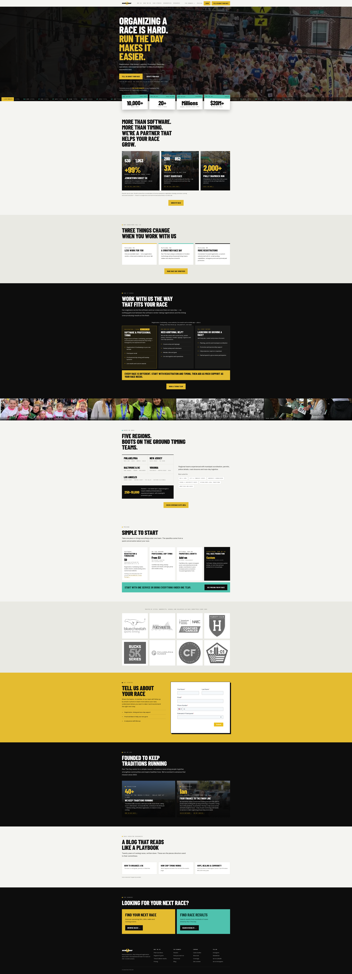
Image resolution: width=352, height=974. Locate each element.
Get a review (196, 961)
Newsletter (216, 955)
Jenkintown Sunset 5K (136, 178)
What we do (147, 3)
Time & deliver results (160, 958)
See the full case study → (133, 186)
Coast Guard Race (173, 176)
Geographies (167, 3)
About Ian (196, 955)
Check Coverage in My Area (176, 505)
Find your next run (178, 955)
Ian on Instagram (218, 961)
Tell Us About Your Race (220, 3)
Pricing (199, 3)
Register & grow (158, 955)
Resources (176, 3)
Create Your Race (152, 76)
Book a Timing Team (176, 386)
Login (207, 3)
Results (175, 952)
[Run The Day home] (127, 3)
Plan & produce (158, 952)
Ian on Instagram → (185, 813)
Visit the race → (208, 186)
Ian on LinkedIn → (198, 813)
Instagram (216, 952)
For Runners (189, 3)
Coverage (196, 958)
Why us (139, 3)
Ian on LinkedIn (217, 958)
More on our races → (131, 813)
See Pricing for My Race (216, 587)
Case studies (157, 3)
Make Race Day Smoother (176, 271)
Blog (174, 961)
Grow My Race (176, 203)
